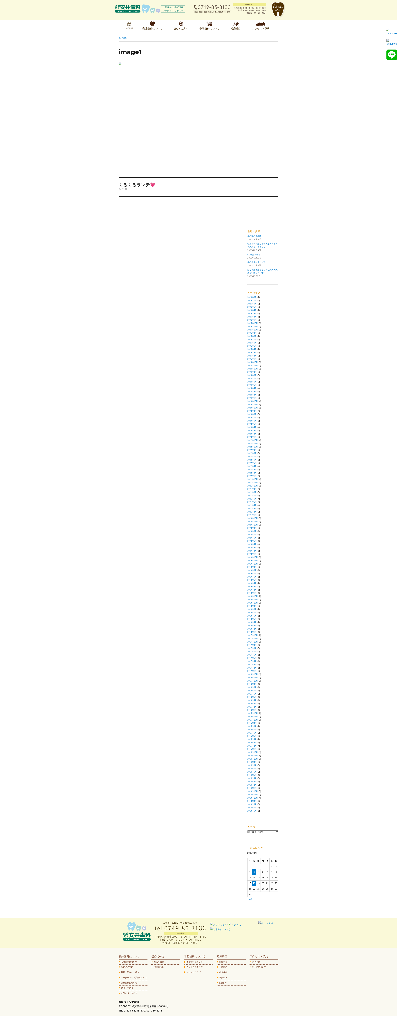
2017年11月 (252, 638)
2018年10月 (252, 603)
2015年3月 (252, 742)
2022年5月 (252, 463)
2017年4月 (252, 661)
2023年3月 (252, 430)
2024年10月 (252, 369)
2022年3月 (252, 469)
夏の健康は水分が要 (256, 262)
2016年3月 (252, 703)
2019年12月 (252, 557)
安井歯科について (129, 962)
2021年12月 (252, 479)
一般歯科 (223, 967)
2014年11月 (252, 755)
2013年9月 (252, 801)
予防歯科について (195, 962)
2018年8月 (252, 609)
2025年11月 (252, 326)
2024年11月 (252, 365)
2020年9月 (252, 528)
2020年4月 (252, 544)
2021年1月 (252, 515)
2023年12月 (252, 401)
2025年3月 (252, 352)
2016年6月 (252, 694)
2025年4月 (252, 349)
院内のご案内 (127, 967)
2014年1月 (252, 788)
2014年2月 (252, 785)
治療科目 (223, 962)
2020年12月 (252, 518)
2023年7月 (252, 417)
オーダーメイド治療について (134, 977)
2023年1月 (252, 437)
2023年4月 (252, 427)
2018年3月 (252, 625)
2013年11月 (252, 794)
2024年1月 (252, 398)
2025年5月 (252, 346)
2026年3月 (252, 313)
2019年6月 (252, 577)
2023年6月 (252, 421)
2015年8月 (252, 726)
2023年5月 (252, 424)
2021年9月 (252, 489)
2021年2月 (252, 512)
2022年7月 (252, 456)
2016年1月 (252, 710)
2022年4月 (252, 466)
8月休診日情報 (254, 254)
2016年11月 (252, 677)
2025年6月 (252, 343)
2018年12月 (252, 596)
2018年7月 (252, 612)
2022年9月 (252, 450)
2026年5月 (252, 307)
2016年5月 (252, 697)
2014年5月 (252, 775)
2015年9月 (252, 723)
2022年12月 (252, 440)
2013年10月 (252, 798)
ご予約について (259, 967)
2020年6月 (252, 538)
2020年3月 (252, 547)
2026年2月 (252, 317)
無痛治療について (129, 983)
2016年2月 (252, 707)
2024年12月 (252, 362)
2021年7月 (252, 495)
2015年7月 (252, 729)
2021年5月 (252, 502)
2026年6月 (252, 304)
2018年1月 (252, 632)
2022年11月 (252, 443)
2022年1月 (252, 476)
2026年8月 (252, 297)
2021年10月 (252, 486)
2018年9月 (252, 606)
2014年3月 (252, 781)
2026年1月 (252, 320)
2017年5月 (252, 658)
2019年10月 (252, 564)
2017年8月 (252, 648)
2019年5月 (252, 580)
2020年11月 (252, 521)
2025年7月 (252, 339)
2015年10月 (252, 720)
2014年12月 (252, 752)
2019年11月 (252, 560)
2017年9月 (252, 645)
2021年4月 (252, 505)
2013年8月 (252, 804)
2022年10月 (252, 447)
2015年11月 (252, 716)
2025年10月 (252, 330)
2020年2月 (252, 551)
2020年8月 (252, 531)
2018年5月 (252, 619)
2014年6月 (252, 772)
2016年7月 (252, 690)
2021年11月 (252, 482)
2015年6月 (252, 733)
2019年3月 (252, 586)
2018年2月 (252, 629)
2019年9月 (252, 567)
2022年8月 (252, 453)
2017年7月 (252, 651)
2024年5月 (252, 385)
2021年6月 (252, 499)
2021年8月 (252, 492)
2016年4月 (252, 700)
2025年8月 (252, 336)
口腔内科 (223, 983)
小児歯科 (223, 972)
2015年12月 (252, 713)
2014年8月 (252, 765)
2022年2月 (252, 473)
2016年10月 (252, 681)
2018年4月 (252, 622)
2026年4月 (252, 310)
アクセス (256, 962)
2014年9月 (252, 762)
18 (254, 883)
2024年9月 (252, 372)
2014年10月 (252, 759)
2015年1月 (252, 749)
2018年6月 (252, 616)
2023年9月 (252, 411)
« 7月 (249, 899)
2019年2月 (252, 590)
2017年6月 (252, 655)
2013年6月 (252, 811)
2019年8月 (252, 570)
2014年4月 (252, 778)
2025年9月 (252, 333)
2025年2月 (252, 356)
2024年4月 (252, 388)
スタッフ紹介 (127, 988)
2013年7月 (252, 807)
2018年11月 (252, 599)
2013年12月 (252, 791)
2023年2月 (252, 434)
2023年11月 (252, 404)
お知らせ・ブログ (129, 993)
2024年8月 (252, 375)
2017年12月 (252, 635)
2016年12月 (252, 674)
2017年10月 (252, 642)
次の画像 (123, 37)
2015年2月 (252, 746)
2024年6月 (252, 382)
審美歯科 (223, 977)
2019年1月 (252, 593)
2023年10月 (252, 408)
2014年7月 (252, 768)
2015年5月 (252, 736)
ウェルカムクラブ (195, 967)
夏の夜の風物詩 (254, 236)
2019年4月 (252, 583)
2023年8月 (252, 414)
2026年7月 (252, 300)
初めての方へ (160, 962)
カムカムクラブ (194, 972)
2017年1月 (252, 671)
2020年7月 (252, 534)
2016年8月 (252, 687)
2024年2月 (252, 395)
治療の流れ (159, 967)
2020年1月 (252, 554)
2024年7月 (252, 378)
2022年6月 (252, 460)
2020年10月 (252, 525)
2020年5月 (252, 541)
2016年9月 (252, 684)
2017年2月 (252, 668)
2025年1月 (252, 359)
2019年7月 (252, 573)
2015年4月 (252, 739)
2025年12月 (252, 323)
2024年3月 (252, 391)
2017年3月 (252, 664)
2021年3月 (252, 508)
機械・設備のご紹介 (130, 972)
